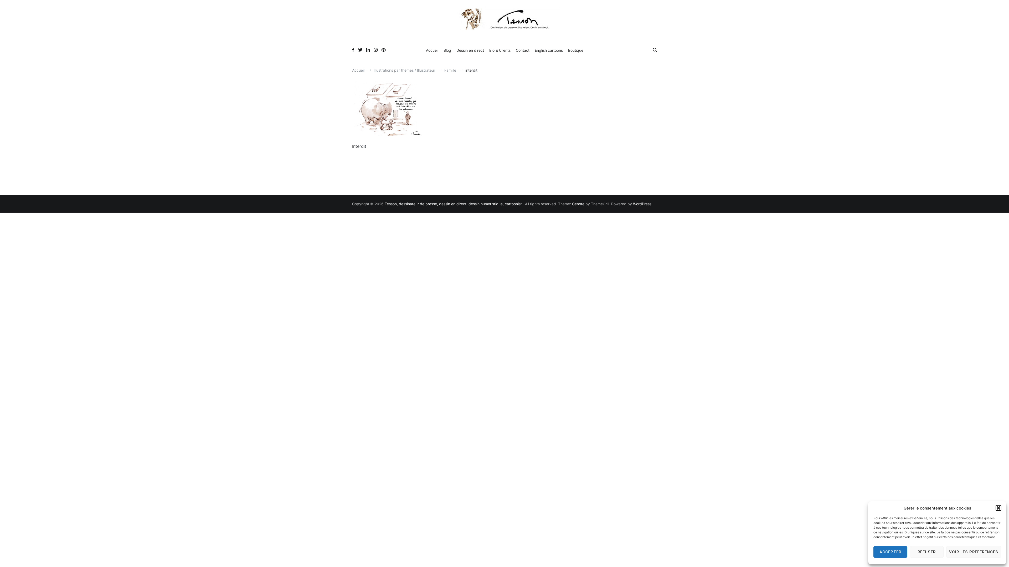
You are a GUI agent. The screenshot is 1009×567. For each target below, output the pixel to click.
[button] (998, 508)
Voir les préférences (973, 552)
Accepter (890, 552)
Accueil (432, 50)
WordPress (642, 204)
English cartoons (549, 50)
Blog (447, 50)
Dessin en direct (470, 50)
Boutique (575, 50)
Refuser (927, 552)
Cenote (578, 204)
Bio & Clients (500, 50)
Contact (522, 50)
